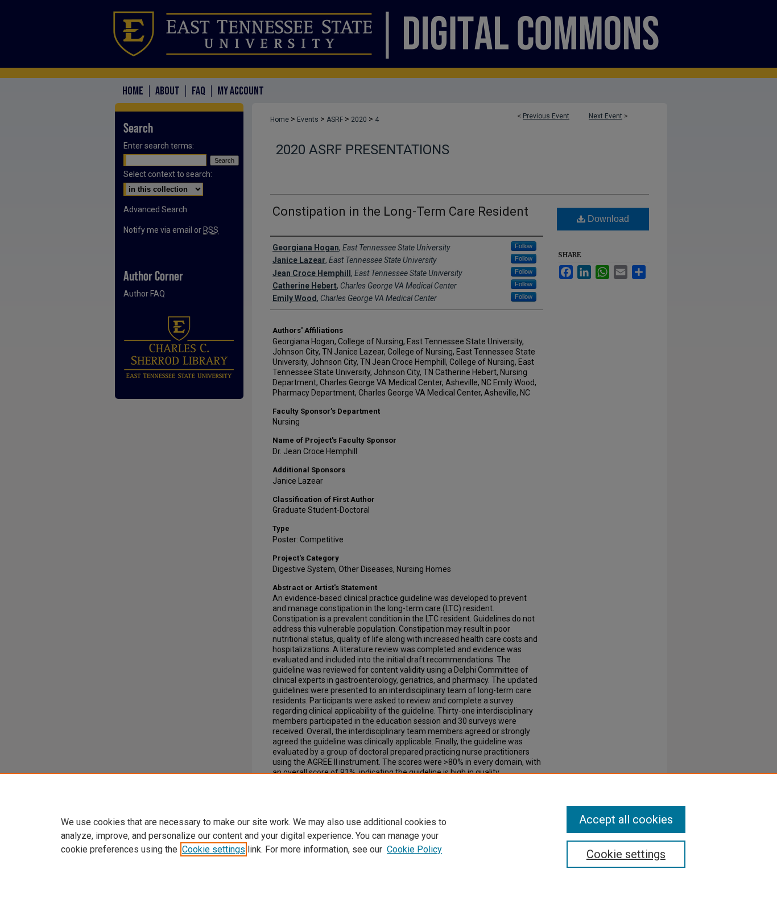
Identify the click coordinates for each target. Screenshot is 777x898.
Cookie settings (213, 849)
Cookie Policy (414, 849)
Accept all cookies (626, 819)
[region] (388, 835)
